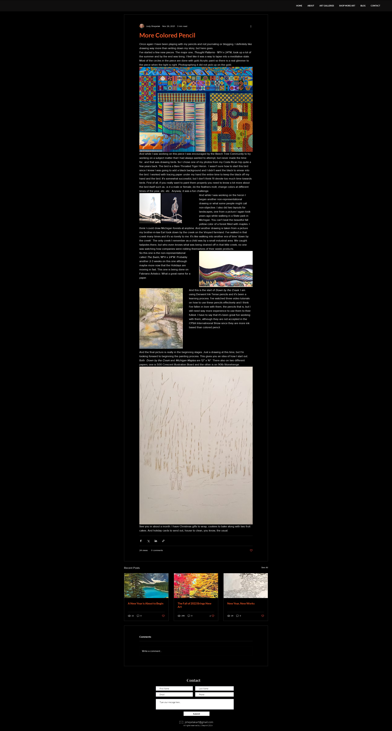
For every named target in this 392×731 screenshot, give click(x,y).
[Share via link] (163, 540)
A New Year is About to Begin (145, 603)
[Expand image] (150, 208)
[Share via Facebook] (140, 540)
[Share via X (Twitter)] (148, 540)
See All (264, 567)
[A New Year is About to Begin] (146, 585)
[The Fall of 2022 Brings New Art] (196, 585)
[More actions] (251, 26)
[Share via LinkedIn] (155, 540)
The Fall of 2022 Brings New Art (194, 605)
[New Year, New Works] (246, 585)
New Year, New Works (241, 603)
